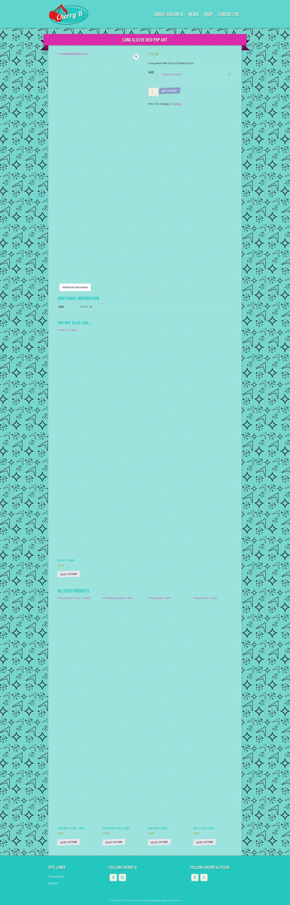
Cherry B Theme (160, 900)
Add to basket (169, 91)
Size (151, 72)
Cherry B (68, 14)
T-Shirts (177, 103)
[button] (136, 56)
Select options (68, 574)
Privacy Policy (56, 876)
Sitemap (53, 883)
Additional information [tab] (75, 287)
